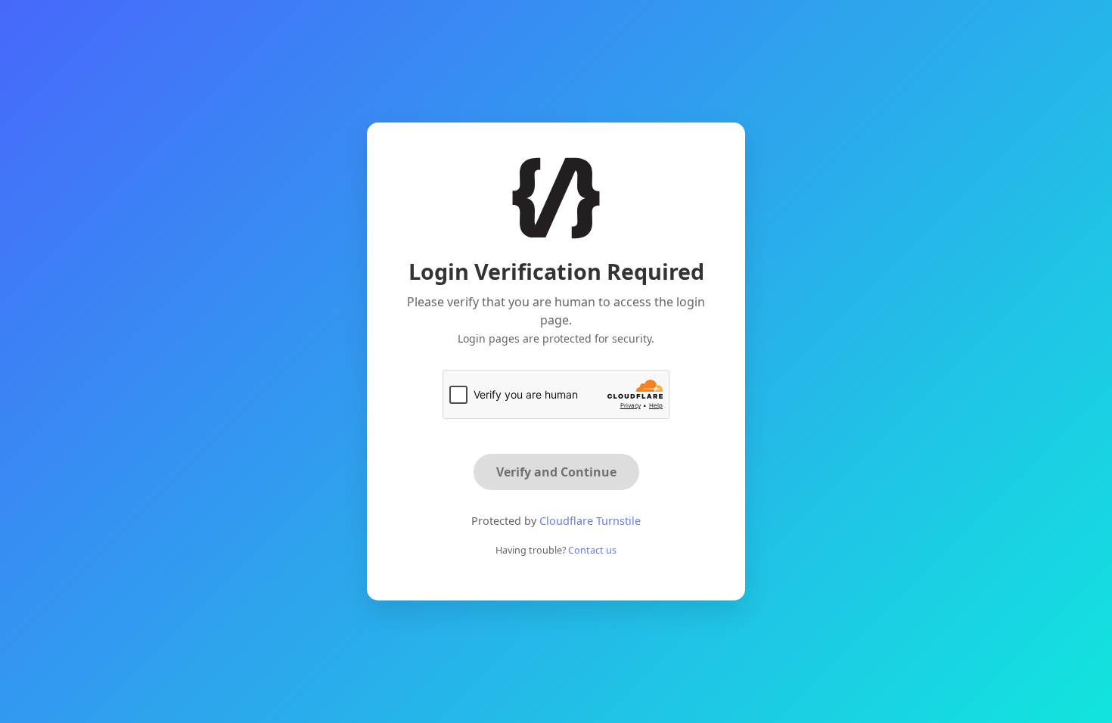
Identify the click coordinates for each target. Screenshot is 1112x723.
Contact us (592, 550)
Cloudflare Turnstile (590, 521)
